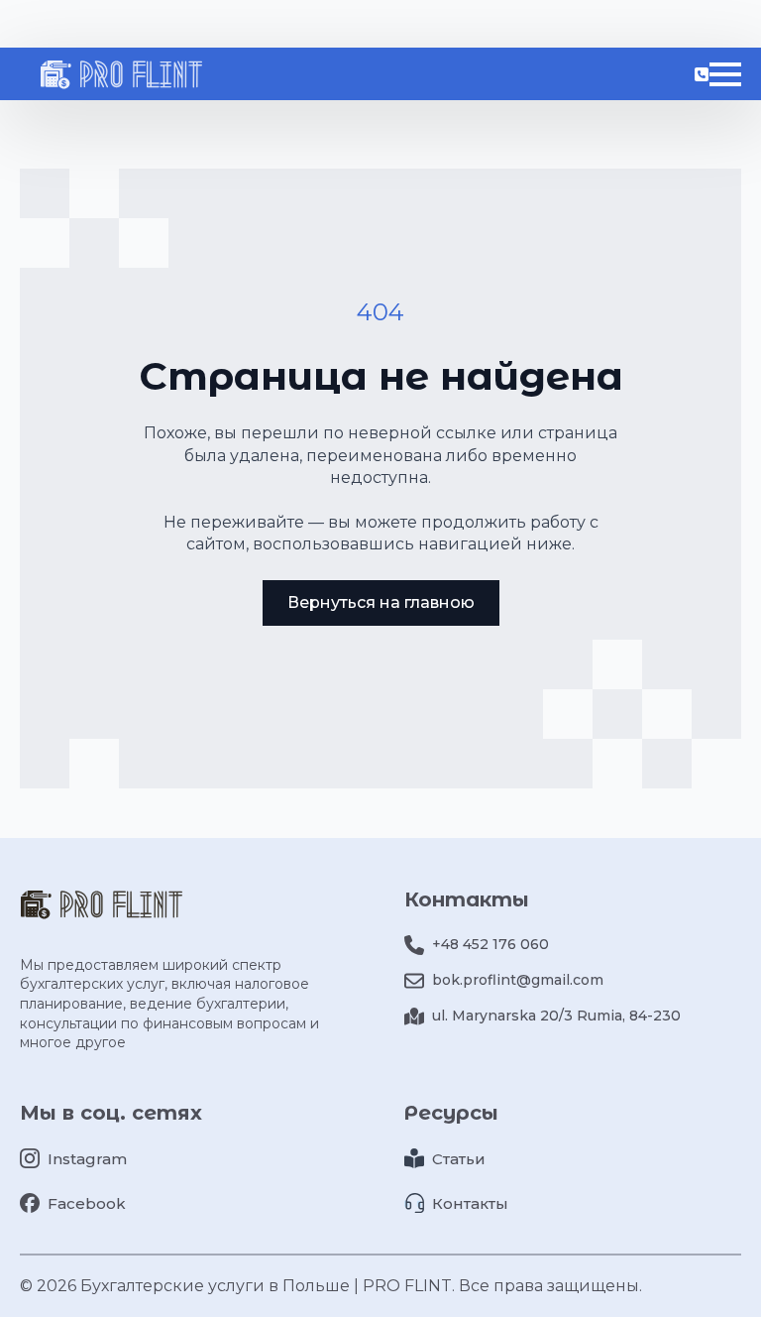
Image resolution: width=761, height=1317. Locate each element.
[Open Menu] (725, 74)
